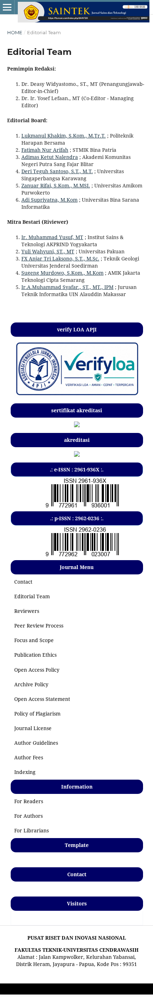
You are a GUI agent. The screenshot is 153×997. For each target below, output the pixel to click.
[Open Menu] (7, 7)
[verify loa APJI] (76, 395)
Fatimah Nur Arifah (44, 149)
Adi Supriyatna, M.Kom (49, 199)
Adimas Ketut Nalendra (49, 157)
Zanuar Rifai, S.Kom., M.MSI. (55, 185)
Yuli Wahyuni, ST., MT (47, 251)
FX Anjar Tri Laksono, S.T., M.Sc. (60, 258)
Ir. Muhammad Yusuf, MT (52, 237)
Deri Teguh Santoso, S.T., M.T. (57, 171)
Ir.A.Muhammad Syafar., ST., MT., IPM (67, 287)
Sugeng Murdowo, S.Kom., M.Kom (62, 272)
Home (14, 32)
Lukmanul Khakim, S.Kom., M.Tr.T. (63, 135)
